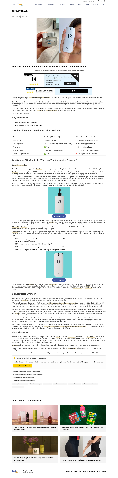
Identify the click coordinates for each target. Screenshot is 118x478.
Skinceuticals (68, 108)
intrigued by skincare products (39, 97)
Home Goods (39, 4)
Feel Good (62, 4)
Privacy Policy (101, 471)
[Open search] (104, 5)
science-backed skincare (74, 383)
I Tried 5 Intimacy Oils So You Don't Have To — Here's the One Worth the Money (35, 428)
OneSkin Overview (19, 165)
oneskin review (47, 383)
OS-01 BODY (72, 348)
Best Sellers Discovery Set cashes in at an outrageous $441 (65, 326)
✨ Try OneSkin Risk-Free (23, 365)
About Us (84, 1)
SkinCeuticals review (18, 387)
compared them (51, 110)
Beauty (72, 4)
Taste (87, 4)
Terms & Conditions (89, 471)
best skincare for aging (35, 383)
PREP (88, 286)
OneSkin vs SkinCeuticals (60, 383)
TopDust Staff (16, 16)
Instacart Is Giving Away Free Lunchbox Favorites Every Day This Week (82, 428)
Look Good (51, 4)
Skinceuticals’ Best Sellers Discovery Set (62, 303)
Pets (79, 4)
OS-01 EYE (15, 227)
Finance (95, 4)
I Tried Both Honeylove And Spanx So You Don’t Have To (81, 460)
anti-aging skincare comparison (20, 383)
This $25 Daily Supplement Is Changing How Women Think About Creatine (34, 459)
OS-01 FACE (54, 233)
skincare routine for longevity (90, 383)
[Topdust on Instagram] (104, 1)
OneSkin (40, 110)
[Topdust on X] (101, 1)
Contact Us (91, 1)
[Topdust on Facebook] (98, 1)
